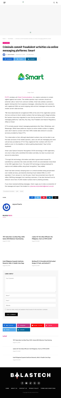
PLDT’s (7, 97)
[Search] (57, 2)
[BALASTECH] (30, 2)
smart (21, 191)
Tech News (6, 43)
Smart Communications (25, 97)
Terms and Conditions (48, 388)
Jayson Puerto (11, 54)
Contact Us (23, 388)
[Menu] (4, 2)
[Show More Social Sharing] (38, 59)
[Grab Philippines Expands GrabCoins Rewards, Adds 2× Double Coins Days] (16, 251)
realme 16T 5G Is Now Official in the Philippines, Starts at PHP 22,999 (42, 238)
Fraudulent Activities (8, 191)
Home (7, 388)
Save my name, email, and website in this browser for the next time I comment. (27, 309)
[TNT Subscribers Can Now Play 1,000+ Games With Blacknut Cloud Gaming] (16, 227)
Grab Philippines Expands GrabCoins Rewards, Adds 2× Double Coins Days (13, 262)
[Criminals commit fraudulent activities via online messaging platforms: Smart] (30, 90)
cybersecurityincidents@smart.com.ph (42, 186)
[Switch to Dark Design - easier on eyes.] (54, 2)
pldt (17, 191)
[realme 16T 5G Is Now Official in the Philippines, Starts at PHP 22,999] (45, 227)
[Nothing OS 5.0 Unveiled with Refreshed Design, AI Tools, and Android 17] (45, 251)
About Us (14, 388)
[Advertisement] (30, 19)
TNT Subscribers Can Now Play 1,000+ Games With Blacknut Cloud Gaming (14, 238)
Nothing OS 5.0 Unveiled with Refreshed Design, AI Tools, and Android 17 (43, 262)
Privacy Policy (34, 388)
